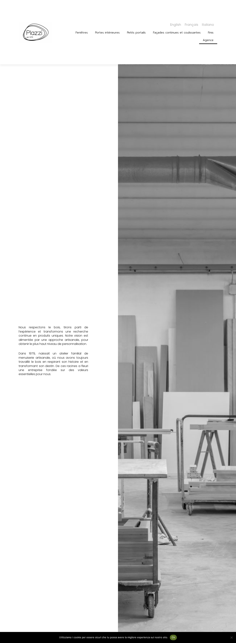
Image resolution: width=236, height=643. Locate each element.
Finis (211, 33)
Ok (173, 637)
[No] (231, 637)
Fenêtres (82, 33)
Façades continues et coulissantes (177, 33)
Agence (208, 40)
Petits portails (136, 33)
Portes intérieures (107, 33)
